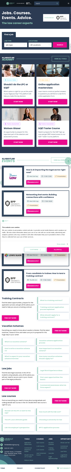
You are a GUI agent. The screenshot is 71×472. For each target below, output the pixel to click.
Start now (18, 102)
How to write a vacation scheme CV (17, 349)
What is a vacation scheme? (16, 342)
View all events (60, 160)
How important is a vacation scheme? (50, 349)
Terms (2, 466)
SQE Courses (40, 442)
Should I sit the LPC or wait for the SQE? (18, 412)
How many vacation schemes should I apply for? (50, 357)
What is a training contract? (51, 300)
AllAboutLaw (10, 3)
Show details (61, 244)
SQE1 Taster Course (49, 128)
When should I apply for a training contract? (50, 316)
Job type (7, 41)
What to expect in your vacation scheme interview (17, 357)
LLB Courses (40, 450)
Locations (33, 41)
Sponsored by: (49, 18)
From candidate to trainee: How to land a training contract (45, 274)
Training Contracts (51, 449)
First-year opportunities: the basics (51, 378)
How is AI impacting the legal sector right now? (45, 171)
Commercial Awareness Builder (28, 449)
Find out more (10, 318)
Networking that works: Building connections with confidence (41, 195)
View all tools (60, 59)
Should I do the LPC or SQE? (16, 86)
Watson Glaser (12, 128)
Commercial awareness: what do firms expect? (53, 386)
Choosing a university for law (50, 420)
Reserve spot (34, 182)
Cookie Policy (40, 468)
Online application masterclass (48, 86)
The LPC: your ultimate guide (16, 420)
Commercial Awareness (64, 447)
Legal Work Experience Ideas (51, 370)
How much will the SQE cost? (50, 412)
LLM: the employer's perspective (17, 428)
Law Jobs (51, 453)
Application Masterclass (28, 443)
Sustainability (64, 466)
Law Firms (63, 451)
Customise (34, 249)
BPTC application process (49, 428)
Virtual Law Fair (65, 442)
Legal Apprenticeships (53, 457)
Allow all (58, 249)
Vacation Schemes (51, 443)
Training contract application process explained (52, 308)
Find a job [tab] (8, 34)
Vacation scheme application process (51, 342)
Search (57, 3)
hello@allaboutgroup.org (11, 445)
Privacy (20, 466)
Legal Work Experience (63, 456)
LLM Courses (40, 446)
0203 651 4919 (8, 448)
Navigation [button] (68, 3)
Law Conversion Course (41, 454)
